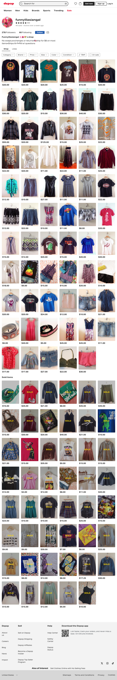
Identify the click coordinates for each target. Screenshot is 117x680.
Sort (83, 55)
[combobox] (43, 3)
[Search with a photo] (66, 3)
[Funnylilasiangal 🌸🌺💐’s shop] (7, 22)
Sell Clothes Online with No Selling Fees (67, 668)
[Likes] (75, 3)
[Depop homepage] (9, 3)
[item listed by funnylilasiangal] (10, 71)
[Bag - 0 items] (80, 3)
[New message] (47, 32)
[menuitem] (7, 10)
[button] (23, 23)
